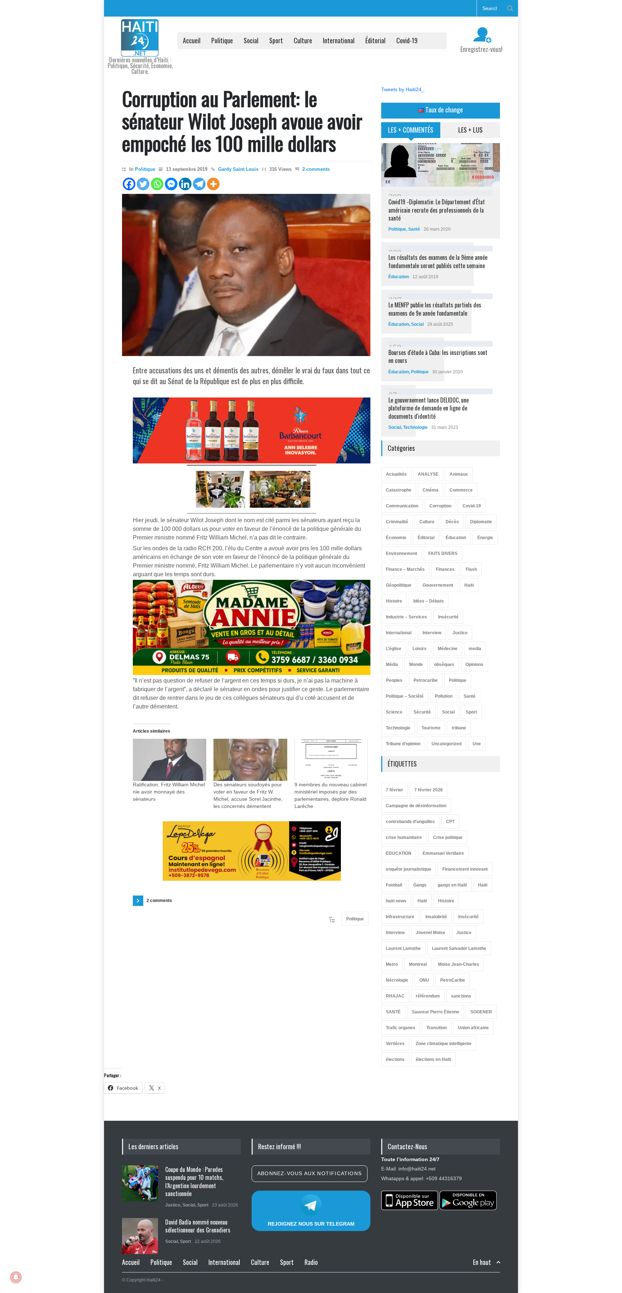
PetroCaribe (452, 980)
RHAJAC (395, 996)
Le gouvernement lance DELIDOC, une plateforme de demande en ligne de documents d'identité (428, 408)
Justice (460, 632)
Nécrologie (397, 980)
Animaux (459, 474)
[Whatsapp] (157, 184)
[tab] (411, 132)
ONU (424, 980)
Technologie (415, 427)
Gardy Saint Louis (238, 169)
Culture (303, 40)
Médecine (448, 648)
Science (394, 712)
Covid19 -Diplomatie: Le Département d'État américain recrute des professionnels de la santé (436, 209)
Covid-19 (407, 40)
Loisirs (420, 648)
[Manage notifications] (16, 1277)
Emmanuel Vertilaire (443, 853)
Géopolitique (398, 585)
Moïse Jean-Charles (458, 964)
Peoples (394, 680)
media (475, 648)
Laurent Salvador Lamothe (459, 948)
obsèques (444, 664)
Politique (222, 40)
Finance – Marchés (405, 569)
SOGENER (481, 1011)
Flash (471, 569)
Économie (396, 537)
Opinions (474, 664)
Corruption (440, 505)
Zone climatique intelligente (444, 1043)
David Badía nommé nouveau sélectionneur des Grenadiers (197, 1226)
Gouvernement (438, 585)
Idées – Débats (428, 601)
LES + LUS (470, 129)
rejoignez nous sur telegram (311, 1224)
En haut (482, 1262)
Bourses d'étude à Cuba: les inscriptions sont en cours (437, 356)
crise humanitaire (404, 837)
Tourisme (431, 727)
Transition (437, 1027)
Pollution (443, 696)
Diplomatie (481, 521)
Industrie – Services (406, 616)
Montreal (418, 964)
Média (392, 664)
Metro (392, 964)
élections (395, 1059)
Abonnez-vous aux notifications (309, 1173)
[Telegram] (199, 184)
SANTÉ (393, 1011)
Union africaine (473, 1027)
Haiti (482, 885)
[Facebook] (129, 184)
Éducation (398, 276)
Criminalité (397, 521)
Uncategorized (446, 743)
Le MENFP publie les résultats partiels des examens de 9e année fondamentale (434, 309)
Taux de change (443, 109)
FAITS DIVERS (443, 553)
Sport (276, 40)
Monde (416, 664)
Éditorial (375, 40)
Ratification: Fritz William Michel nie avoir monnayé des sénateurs (169, 792)
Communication (402, 505)
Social (251, 40)
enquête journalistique (408, 869)
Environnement (401, 553)
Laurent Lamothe (403, 948)
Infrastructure (400, 916)
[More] (213, 184)
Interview (432, 632)
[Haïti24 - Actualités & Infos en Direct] (140, 48)
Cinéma (430, 490)
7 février (394, 789)
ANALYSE (428, 474)
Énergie (485, 537)
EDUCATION (398, 853)
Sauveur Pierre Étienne (435, 1011)
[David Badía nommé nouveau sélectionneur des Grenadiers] (140, 1236)
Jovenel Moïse (430, 932)
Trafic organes (400, 1027)
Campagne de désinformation (416, 805)
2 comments (316, 169)
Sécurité (422, 712)
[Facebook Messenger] (171, 184)
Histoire (394, 601)
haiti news (396, 900)
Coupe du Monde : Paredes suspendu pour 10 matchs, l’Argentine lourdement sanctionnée (194, 1181)
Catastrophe (398, 490)
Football (394, 885)
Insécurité (448, 616)
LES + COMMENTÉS (410, 129)
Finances (445, 569)
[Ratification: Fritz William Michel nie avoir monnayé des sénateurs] (169, 760)
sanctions (461, 996)
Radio (311, 1262)
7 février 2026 (428, 789)
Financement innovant (465, 869)
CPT (450, 821)
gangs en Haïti (452, 885)
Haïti (469, 585)
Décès (452, 521)
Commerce (461, 490)
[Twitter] (143, 184)
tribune (459, 727)
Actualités (396, 474)
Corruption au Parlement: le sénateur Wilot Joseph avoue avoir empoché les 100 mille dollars (242, 120)
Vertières (395, 1043)
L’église (393, 648)
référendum (428, 996)
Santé (414, 229)
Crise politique (448, 837)
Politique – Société (405, 696)
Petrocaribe (426, 680)
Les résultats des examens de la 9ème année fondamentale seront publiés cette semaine (437, 261)
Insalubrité (436, 916)
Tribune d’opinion (403, 743)
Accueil (191, 40)
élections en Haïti (433, 1059)
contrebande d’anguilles (410, 821)
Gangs (420, 885)
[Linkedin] (185, 184)
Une (477, 743)
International (339, 40)
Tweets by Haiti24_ (402, 89)
